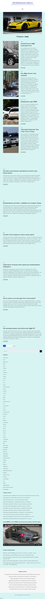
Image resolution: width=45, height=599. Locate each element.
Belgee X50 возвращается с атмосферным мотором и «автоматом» (17, 501)
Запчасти (5, 451)
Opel (4, 418)
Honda (4, 389)
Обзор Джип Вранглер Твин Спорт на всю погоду (30, 130)
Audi (4, 359)
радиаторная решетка (7, 470)
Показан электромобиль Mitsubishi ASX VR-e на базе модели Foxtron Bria (18, 516)
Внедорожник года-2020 (29, 102)
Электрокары (5, 489)
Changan (5, 368)
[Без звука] (38, 544)
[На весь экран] (40, 544)
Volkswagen (5, 439)
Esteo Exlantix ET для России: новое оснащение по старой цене (16, 514)
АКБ (4, 443)
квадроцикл (5, 455)
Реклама (5, 472)
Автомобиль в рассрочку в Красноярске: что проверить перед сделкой (17, 508)
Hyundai (4, 391)
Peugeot (4, 420)
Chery (4, 370)
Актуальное (5, 445)
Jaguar (4, 397)
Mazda (4, 409)
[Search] (41, 351)
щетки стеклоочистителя (8, 487)
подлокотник (5, 468)
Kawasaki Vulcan (6, 401)
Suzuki (24, 99)
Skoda (4, 428)
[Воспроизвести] (4, 544)
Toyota (4, 437)
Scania (4, 426)
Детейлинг (5, 449)
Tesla (4, 435)
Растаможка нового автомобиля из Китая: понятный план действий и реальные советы (21, 495)
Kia (3, 403)
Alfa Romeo (5, 357)
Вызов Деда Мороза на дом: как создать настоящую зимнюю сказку (24, 560)
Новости (5, 464)
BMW (4, 363)
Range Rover (5, 422)
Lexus (4, 407)
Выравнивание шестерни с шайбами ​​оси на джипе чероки (22, 203)
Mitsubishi (5, 414)
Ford (4, 382)
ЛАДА (4, 462)
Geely (4, 384)
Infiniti (4, 393)
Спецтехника (5, 478)
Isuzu (4, 395)
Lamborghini (5, 405)
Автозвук (5, 441)
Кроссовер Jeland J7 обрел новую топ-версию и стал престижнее (16, 497)
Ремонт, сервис (6, 474)
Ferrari (4, 378)
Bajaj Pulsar (5, 361)
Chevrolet (5, 372)
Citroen (4, 374)
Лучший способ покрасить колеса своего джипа (18, 235)
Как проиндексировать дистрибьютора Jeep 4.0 (19, 328)
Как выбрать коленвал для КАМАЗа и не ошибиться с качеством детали (18, 512)
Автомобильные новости (22, 3)
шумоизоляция (6, 485)
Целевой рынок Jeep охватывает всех (28, 45)
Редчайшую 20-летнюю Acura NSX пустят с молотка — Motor (23, 553)
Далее (14, 345)
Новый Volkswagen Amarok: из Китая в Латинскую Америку (15, 499)
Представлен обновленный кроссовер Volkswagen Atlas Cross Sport (17, 518)
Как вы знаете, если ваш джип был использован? (19, 298)
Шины (4, 483)
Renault (4, 424)
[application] (22, 535)
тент (4, 481)
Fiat (4, 380)
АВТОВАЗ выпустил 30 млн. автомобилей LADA (24, 555)
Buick (4, 366)
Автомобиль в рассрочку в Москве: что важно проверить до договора (17, 503)
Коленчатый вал (6, 458)
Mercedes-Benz (6, 412)
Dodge (4, 376)
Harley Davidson (6, 386)
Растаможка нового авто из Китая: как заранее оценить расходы (16, 510)
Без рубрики (5, 447)
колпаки (4, 460)
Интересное (5, 453)
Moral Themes (27, 595)
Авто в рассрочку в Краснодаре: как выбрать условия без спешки (16, 506)
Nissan (4, 416)
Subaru (4, 430)
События (5, 476)
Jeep (22, 41)
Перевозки (5, 466)
